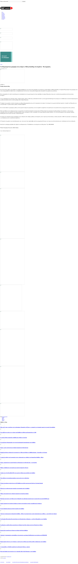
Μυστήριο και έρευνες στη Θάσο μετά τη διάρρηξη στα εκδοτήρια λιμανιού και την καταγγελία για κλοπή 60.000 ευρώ (24, 498)
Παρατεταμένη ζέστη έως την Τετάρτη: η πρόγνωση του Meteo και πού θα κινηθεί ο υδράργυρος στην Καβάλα (23, 541)
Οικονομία (3, 14)
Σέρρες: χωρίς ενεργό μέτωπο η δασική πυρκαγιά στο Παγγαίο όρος (14, 447)
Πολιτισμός (3, 16)
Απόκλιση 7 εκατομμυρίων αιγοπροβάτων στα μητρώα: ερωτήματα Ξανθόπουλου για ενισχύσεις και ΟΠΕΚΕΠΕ (23, 535)
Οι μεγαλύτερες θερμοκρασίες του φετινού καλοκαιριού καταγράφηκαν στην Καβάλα (17, 442)
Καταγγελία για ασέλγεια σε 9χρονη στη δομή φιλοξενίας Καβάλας (14, 530)
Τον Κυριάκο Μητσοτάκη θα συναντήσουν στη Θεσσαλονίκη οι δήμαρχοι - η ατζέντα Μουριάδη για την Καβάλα (23, 519)
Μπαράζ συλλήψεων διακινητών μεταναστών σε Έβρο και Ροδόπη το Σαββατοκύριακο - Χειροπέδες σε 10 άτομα (23, 452)
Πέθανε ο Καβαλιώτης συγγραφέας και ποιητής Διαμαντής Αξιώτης (14, 467)
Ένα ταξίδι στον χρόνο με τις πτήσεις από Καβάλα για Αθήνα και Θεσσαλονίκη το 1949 (18, 432)
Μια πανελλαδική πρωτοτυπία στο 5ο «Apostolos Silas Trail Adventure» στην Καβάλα (18, 551)
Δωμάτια (3, 417)
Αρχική (1, 64)
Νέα (2, 12)
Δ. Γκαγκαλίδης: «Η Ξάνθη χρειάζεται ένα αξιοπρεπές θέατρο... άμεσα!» (15, 546)
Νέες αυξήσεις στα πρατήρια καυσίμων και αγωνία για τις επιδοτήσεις (14, 478)
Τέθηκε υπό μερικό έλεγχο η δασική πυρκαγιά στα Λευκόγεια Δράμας (14, 493)
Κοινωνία (3, 419)
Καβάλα (3, 420)
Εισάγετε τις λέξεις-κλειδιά (4, 1)
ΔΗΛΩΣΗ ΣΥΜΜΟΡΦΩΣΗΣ (34, 562)
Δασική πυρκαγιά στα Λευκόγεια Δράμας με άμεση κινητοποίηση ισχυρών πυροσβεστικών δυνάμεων (21, 503)
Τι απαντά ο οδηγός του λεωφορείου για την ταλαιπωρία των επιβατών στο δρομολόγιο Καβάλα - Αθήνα (21, 457)
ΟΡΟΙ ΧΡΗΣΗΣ (8, 562)
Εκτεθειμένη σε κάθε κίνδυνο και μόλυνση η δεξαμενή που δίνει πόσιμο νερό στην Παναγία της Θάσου (21, 525)
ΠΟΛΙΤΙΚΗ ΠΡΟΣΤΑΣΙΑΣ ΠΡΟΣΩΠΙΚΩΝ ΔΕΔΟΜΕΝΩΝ (20, 562)
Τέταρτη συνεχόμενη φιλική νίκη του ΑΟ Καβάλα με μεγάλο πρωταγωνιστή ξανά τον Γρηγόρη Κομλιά (21, 483)
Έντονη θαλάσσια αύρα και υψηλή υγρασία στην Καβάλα (12, 508)
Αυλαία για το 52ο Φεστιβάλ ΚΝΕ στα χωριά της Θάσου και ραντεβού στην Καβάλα (17, 472)
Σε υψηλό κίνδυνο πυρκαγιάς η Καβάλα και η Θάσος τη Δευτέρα (13, 437)
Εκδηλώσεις (3, 18)
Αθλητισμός (3, 17)
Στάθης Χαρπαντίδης (4, 416)
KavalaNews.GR (9, 556)
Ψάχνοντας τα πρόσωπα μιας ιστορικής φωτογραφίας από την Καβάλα (14, 488)
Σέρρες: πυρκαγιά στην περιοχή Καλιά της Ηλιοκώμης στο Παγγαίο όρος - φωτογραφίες (18, 462)
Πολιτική (3, 15)
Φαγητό (3, 418)
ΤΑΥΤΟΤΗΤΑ (2, 562)
